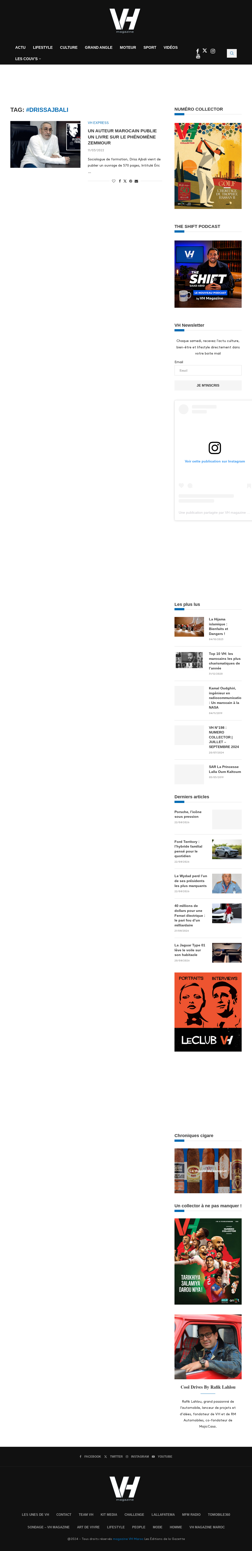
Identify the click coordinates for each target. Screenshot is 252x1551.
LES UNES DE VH (35, 1515)
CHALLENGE (134, 1515)
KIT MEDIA (109, 1515)
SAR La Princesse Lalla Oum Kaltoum (225, 769)
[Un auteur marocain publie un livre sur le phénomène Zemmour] (45, 144)
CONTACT (63, 1515)
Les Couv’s (26, 59)
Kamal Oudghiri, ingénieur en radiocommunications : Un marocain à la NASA (225, 697)
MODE (157, 1527)
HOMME (176, 1527)
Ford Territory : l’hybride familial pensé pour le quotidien (188, 849)
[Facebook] (198, 51)
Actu (20, 47)
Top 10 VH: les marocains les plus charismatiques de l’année (225, 661)
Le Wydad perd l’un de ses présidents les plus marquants (190, 880)
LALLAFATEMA (163, 1515)
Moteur (128, 47)
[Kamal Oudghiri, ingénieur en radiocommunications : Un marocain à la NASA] (189, 696)
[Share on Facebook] (120, 181)
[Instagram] (213, 51)
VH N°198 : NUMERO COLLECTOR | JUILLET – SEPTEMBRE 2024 (224, 737)
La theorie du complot (208, 1171)
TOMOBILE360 (219, 1515)
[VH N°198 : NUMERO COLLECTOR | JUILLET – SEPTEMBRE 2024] (189, 735)
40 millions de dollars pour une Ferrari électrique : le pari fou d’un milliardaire (189, 915)
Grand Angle (98, 47)
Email (178, 362)
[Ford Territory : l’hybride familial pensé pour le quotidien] (227, 849)
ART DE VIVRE (88, 1527)
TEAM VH (86, 1515)
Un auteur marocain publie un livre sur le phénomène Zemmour (122, 136)
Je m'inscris (208, 385)
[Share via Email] (136, 181)
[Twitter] (205, 51)
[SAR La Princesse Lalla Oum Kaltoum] (189, 774)
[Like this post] (113, 181)
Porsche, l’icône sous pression (188, 814)
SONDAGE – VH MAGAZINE (49, 1527)
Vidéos (171, 47)
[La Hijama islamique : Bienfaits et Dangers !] (189, 627)
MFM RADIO (191, 1515)
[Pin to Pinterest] (130, 181)
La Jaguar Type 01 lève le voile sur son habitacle (189, 950)
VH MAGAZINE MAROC (207, 1527)
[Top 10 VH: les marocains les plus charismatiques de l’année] (189, 661)
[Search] (232, 53)
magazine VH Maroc (128, 1538)
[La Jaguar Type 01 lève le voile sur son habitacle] (227, 953)
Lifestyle (43, 47)
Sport (149, 47)
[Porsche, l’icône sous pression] (227, 819)
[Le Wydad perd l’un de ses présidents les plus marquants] (227, 883)
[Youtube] (198, 56)
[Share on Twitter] (125, 181)
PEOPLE (138, 1527)
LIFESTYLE (116, 1527)
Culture (69, 47)
